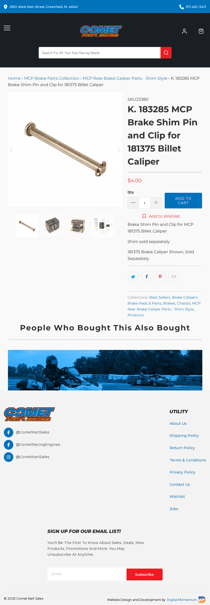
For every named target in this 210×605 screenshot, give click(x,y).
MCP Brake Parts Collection (51, 78)
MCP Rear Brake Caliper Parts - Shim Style (125, 78)
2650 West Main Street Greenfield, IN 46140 (43, 7)
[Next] (118, 149)
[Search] (166, 52)
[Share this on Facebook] (146, 276)
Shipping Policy (184, 435)
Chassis (183, 303)
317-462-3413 (196, 7)
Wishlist (177, 496)
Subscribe (144, 574)
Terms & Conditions (188, 460)
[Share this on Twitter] (133, 276)
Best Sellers (159, 297)
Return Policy (182, 448)
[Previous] (12, 149)
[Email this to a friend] (174, 276)
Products (136, 315)
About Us (178, 423)
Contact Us (180, 484)
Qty (131, 192)
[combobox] (100, 52)
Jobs (174, 509)
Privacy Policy (182, 472)
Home (15, 78)
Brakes (169, 303)
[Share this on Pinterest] (160, 276)
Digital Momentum (182, 600)
